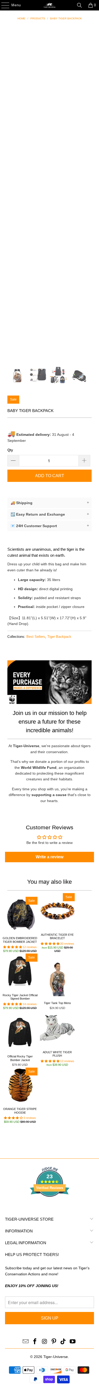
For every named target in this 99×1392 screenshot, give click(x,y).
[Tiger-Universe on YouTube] (73, 1341)
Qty (10, 450)
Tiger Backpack (59, 637)
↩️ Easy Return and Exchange (50, 514)
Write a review (49, 857)
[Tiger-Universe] (49, 5)
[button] (12, 947)
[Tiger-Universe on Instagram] (45, 1341)
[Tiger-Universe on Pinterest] (54, 1341)
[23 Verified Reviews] (50, 1206)
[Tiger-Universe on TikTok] (63, 1341)
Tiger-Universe (55, 1357)
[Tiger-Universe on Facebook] (35, 1341)
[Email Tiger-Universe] (26, 1341)
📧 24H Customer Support (50, 525)
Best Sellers (35, 637)
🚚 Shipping (50, 502)
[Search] (79, 5)
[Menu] (2, 5)
